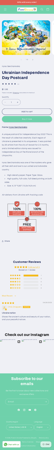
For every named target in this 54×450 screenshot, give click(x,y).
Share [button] (7, 241)
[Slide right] (33, 60)
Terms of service (27, 442)
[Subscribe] (46, 402)
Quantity (5, 97)
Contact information (28, 446)
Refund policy (44, 438)
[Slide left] (21, 60)
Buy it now (27, 119)
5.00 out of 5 (34, 267)
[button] (5, 9)
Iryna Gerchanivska (18, 127)
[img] (8, 303)
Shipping (16, 92)
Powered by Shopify (29, 438)
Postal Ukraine (16, 438)
